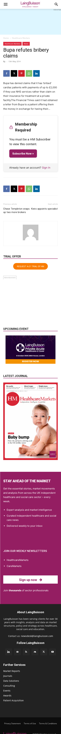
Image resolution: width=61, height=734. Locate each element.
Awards (7, 695)
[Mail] (17, 652)
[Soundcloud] (35, 652)
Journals (7, 675)
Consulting (9, 685)
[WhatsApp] (29, 73)
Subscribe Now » (23, 153)
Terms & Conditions (48, 723)
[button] (5, 4)
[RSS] (26, 652)
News (26, 44)
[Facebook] (6, 73)
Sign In (46, 167)
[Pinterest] (21, 73)
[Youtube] (52, 652)
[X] (14, 73)
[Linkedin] (36, 73)
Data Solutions (11, 680)
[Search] (56, 4)
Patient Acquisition (13, 700)
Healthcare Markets (21, 38)
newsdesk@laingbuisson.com (37, 636)
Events (6, 690)
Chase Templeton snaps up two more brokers (16, 210)
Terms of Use (30, 723)
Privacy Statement (12, 723)
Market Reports (11, 671)
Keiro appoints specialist (44, 208)
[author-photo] (30, 240)
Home (6, 38)
